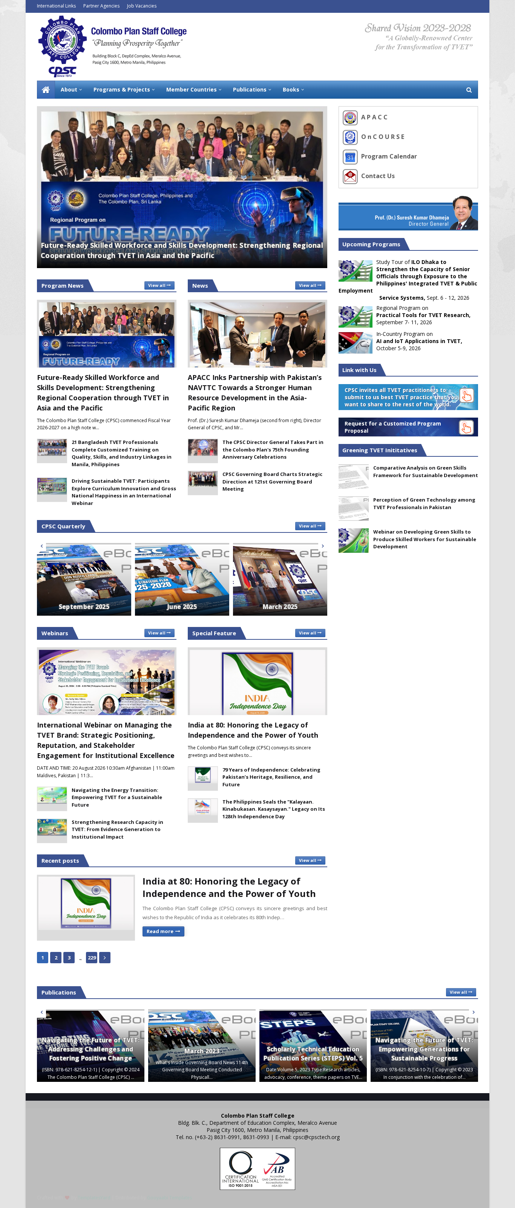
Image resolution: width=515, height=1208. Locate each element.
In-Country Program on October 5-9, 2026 (419, 341)
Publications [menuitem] (250, 89)
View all (157, 285)
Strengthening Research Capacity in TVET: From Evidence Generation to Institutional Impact (117, 829)
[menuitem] (46, 90)
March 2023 (201, 1051)
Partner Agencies (101, 6)
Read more (160, 931)
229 (92, 957)
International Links (56, 6)
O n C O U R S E (382, 137)
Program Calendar (388, 156)
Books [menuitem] (291, 89)
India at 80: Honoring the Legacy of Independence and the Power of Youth (253, 730)
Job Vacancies (141, 6)
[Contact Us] (351, 176)
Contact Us (377, 176)
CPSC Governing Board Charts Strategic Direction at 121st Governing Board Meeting (272, 481)
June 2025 (182, 606)
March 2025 (280, 606)
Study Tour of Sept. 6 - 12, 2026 (408, 279)
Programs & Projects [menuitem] (121, 89)
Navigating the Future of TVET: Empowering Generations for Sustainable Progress (425, 1049)
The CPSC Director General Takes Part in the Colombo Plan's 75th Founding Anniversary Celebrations (272, 449)
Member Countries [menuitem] (191, 89)
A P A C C (374, 117)
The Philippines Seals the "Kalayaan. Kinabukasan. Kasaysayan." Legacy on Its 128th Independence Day (273, 809)
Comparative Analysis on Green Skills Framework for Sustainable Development (425, 471)
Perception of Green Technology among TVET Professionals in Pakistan (424, 503)
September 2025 (84, 606)
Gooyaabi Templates (169, 1197)
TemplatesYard (94, 1197)
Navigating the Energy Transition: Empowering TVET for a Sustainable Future (117, 797)
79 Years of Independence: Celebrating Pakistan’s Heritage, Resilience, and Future (271, 777)
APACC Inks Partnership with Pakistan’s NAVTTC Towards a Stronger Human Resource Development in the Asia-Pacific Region (255, 392)
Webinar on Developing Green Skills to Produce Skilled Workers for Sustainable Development (424, 539)
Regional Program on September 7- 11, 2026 (423, 315)
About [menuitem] (69, 89)
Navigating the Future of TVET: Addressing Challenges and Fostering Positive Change (91, 1049)
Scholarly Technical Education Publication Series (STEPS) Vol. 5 (313, 1053)
